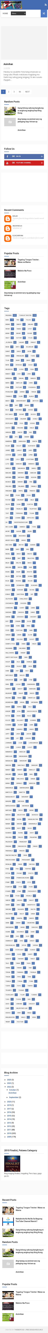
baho (28, 360)
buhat (21, 414)
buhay (30, 333)
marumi (33, 473)
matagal (21, 801)
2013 (9, 1123)
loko (7, 459)
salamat (20, 500)
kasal (22, 702)
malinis (8, 473)
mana (8, 783)
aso (7, 405)
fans (28, 626)
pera (7, 387)
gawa (19, 635)
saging (19, 900)
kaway (8, 707)
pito (29, 882)
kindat (8, 711)
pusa (17, 896)
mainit (8, 770)
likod (20, 455)
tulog (28, 320)
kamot (8, 374)
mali (31, 774)
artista (35, 401)
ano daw (9, 545)
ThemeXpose (19, 1330)
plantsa (9, 887)
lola (20, 743)
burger (20, 590)
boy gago (9, 414)
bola (7, 581)
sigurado (20, 932)
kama (19, 698)
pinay (8, 882)
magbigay (23, 761)
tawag (19, 968)
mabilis (8, 468)
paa (30, 482)
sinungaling (10, 945)
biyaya (30, 576)
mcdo (20, 810)
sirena (35, 945)
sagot (31, 900)
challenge (24, 599)
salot (22, 914)
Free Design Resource (34, 1330)
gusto (8, 428)
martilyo (9, 792)
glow (30, 635)
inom (29, 351)
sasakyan (30, 923)
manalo (19, 783)
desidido (20, 617)
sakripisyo (31, 905)
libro (7, 738)
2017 (9, 1109)
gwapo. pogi (10, 644)
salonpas (9, 914)
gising (32, 423)
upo (7, 518)
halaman (9, 648)
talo (7, 963)
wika (34, 1017)
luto (7, 464)
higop (8, 662)
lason (28, 734)
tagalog (19, 509)
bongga (19, 365)
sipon (24, 945)
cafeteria (20, 594)
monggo (35, 815)
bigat (18, 572)
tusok (18, 999)
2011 (9, 1130)
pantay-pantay (11, 855)
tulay (22, 995)
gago (19, 351)
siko (17, 936)
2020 (9, 1102)
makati (19, 770)
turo (7, 999)
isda (32, 369)
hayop (20, 432)
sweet (30, 954)
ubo (29, 999)
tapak (8, 968)
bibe (30, 567)
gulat (8, 639)
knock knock (32, 711)
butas (32, 590)
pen (17, 869)
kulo (29, 716)
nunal (20, 833)
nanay (8, 824)
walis (23, 1017)
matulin (19, 383)
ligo (18, 374)
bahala (8, 558)
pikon (8, 878)
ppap (19, 891)
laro (30, 450)
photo (30, 873)
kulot (19, 446)
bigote (29, 572)
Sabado (22, 527)
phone (19, 873)
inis (30, 432)
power (8, 891)
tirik (29, 977)
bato (17, 347)
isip (21, 680)
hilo (18, 662)
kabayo (8, 689)
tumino (34, 995)
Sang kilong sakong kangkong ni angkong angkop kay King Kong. (31, 110)
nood (30, 828)
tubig (33, 356)
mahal (21, 378)
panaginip (23, 842)
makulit (32, 770)
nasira (19, 824)
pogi (20, 887)
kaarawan (31, 684)
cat (32, 594)
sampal (19, 918)
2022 (9, 1087)
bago (19, 554)
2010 (9, 1133)
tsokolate (9, 995)
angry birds (10, 540)
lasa (18, 734)
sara (7, 923)
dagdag (8, 612)
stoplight (19, 950)
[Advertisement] (19, 1041)
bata (7, 365)
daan (33, 608)
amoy (8, 401)
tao (17, 320)
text (7, 513)
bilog (8, 576)
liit (17, 738)
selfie (8, 504)
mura (19, 819)
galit (7, 338)
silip (27, 936)
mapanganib (24, 788)
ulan (21, 396)
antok (21, 545)
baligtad (31, 558)
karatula (31, 698)
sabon (8, 900)
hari (26, 657)
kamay (26, 437)
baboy (19, 324)
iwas (7, 684)
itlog (30, 338)
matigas (9, 810)
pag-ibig (8, 486)
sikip (7, 936)
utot (30, 329)
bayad (27, 405)
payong (32, 864)
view (19, 1013)
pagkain (9, 315)
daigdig (21, 612)
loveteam (30, 459)
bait (19, 558)
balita (18, 563)
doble (35, 419)
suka (18, 504)
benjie (15, 216)
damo (33, 612)
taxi (30, 968)
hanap (23, 653)
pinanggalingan (23, 878)
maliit (8, 779)
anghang (22, 536)
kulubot (20, 720)
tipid (19, 977)
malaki (30, 324)
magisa (8, 765)
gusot (31, 639)
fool (21, 423)
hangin (8, 432)
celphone (9, 599)
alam (30, 531)
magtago (21, 765)
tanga (33, 392)
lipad (31, 455)
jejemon (9, 342)
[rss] (45, 5)
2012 (9, 1126)
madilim (22, 752)
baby (17, 549)
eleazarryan (18, 236)
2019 (9, 1105)
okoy (32, 833)
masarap (25, 797)
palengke (9, 842)
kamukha (22, 441)
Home (5, 13)
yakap (8, 1022)
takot (32, 959)
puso (29, 495)
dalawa (23, 419)
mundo (8, 482)
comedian (9, 608)
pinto (18, 882)
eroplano (9, 423)
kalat (21, 693)
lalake (21, 342)
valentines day (22, 1008)
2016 (9, 1112)
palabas (21, 486)
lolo (18, 459)
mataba (8, 477)
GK (6, 522)
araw (7, 333)
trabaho (9, 396)
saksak (8, 909)
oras (31, 383)
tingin (8, 977)
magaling (9, 761)
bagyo (29, 554)
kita (18, 711)
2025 (9, 1080)
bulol (8, 585)
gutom (19, 338)
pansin (21, 851)
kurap (20, 725)
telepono (33, 509)
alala (31, 396)
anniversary (21, 401)
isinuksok (9, 680)
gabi (31, 630)
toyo (19, 986)
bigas (8, 572)
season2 (34, 927)
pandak (8, 846)
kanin (8, 356)
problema (9, 392)
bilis (7, 410)
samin (8, 918)
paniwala (9, 851)
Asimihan (8, 64)
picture (19, 387)
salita (33, 909)
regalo (29, 896)
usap (7, 1008)
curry (22, 608)
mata (7, 383)
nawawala (33, 824)
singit (32, 941)
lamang (20, 729)
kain (7, 320)
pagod (20, 837)
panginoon (22, 846)
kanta (34, 441)
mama (33, 779)
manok (33, 378)
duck (29, 621)
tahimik (21, 959)
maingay (34, 765)
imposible (9, 675)
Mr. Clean (9, 527)
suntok (30, 504)
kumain (33, 720)
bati (16, 405)
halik (32, 428)
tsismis (21, 990)
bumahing (20, 585)
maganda (21, 468)
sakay (8, 905)
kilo (29, 707)
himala (29, 662)
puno (18, 495)
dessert (33, 617)
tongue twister (25, 315)
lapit (7, 734)
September (14, 1097)
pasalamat (26, 860)
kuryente (31, 446)
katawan (34, 702)
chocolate (10, 419)
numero (9, 833)
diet (7, 621)
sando (31, 918)
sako (18, 905)
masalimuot (10, 797)
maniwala (9, 788)
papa (25, 855)
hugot (19, 666)
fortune (19, 630)
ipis (16, 437)
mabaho (31, 464)
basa (7, 347)
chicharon (10, 603)
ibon (30, 666)
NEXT (27, 92)
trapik (30, 986)
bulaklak (29, 347)
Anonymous (17, 226)
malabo (8, 774)
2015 (9, 1116)
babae (8, 324)
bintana (19, 410)
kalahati (9, 693)
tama (18, 963)
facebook (9, 369)
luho (7, 747)
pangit (33, 342)
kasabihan (9, 702)
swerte (8, 959)
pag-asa (8, 837)
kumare (8, 725)
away (18, 360)
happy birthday (12, 657)
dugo (30, 365)
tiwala (8, 981)
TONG (34, 527)
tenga (8, 972)
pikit (7, 495)
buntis (8, 590)
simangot (9, 941)
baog (29, 563)
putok (8, 500)
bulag (30, 581)
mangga (32, 783)
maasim (19, 464)
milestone (21, 815)
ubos (7, 1004)
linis (29, 374)
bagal (8, 554)
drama (17, 621)
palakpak (33, 837)
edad (18, 626)
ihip (17, 671)
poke (31, 887)
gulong (20, 639)
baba (7, 549)
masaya (8, 801)
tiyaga (19, 981)
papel (21, 491)
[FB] (40, 5)
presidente (32, 891)
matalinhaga (10, 806)
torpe (8, 986)
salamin (21, 909)
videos (8, 1013)
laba (31, 725)
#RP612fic (30, 518)
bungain (34, 585)
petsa (8, 873)
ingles (22, 675)
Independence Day (21, 522)
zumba (17, 518)
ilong (21, 369)
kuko (19, 716)
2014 (9, 1119)
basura (8, 567)
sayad (22, 927)
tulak (32, 513)
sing (21, 941)
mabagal (9, 378)
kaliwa (8, 698)
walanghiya (10, 1017)
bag (27, 549)
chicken (23, 603)
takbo (19, 329)
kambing (9, 441)
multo (8, 819)
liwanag (9, 743)
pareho (32, 491)
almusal (9, 536)
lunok (18, 747)
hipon (8, 666)
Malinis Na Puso (24, 271)
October (12, 1090)
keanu (19, 707)
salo (32, 500)
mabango (9, 752)
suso (19, 954)
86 (20, 92)
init (7, 437)
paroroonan (10, 860)
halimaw (22, 648)
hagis (34, 644)
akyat (8, 531)
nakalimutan (33, 819)
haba (23, 644)
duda (7, 626)
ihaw (7, 671)
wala (29, 1013)
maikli (34, 468)
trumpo (9, 990)
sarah (18, 923)
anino (24, 540)
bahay (18, 333)
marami (21, 473)
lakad (8, 450)
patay (8, 329)
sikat (33, 932)
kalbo (32, 693)
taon (28, 963)
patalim (8, 864)
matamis (21, 477)
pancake (9, 491)
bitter (18, 576)
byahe (8, 594)
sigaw (8, 932)
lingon (28, 738)
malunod (20, 779)
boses (30, 410)
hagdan (20, 428)
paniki (35, 846)
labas (8, 729)
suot (7, 509)
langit (19, 450)
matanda (25, 806)
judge (18, 684)
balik (7, 563)
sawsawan (10, 927)
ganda (8, 635)
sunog (8, 954)
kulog (8, 720)
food (7, 630)
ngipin (8, 828)
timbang (20, 972)
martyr (22, 792)
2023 (9, 1083)
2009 (9, 1137)
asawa (32, 545)
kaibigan (32, 689)
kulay (8, 446)
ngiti (19, 828)
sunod (32, 950)
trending (19, 513)
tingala (33, 972)
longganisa (33, 743)
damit (8, 351)
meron (8, 815)
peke (7, 869)
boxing (18, 581)
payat (20, 864)
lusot (30, 747)
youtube (20, 1022)
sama (33, 914)
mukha (33, 477)
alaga (19, 531)
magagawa (23, 756)
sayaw (22, 392)
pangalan (20, 356)
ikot (27, 671)
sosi (7, 950)
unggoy (32, 1004)
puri (7, 896)
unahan (19, 1004)
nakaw (20, 482)
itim (30, 680)
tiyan (31, 981)
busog (33, 414)
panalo (34, 486)
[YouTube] (42, 5)
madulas (9, 756)
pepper (28, 869)
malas (20, 774)
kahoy (20, 689)
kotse (8, 716)
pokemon (32, 387)
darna (8, 617)
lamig (31, 729)
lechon (8, 455)
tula (7, 360)
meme (31, 810)
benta (20, 567)
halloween (10, 653)
